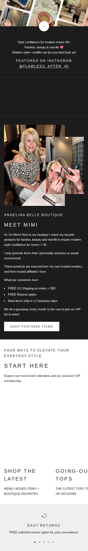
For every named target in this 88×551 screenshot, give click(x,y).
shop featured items (31, 326)
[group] (44, 13)
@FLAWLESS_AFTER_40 (44, 66)
